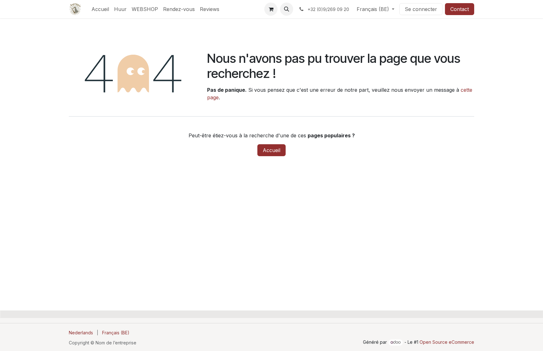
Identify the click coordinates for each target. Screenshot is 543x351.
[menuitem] (100, 9)
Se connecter (421, 9)
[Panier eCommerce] (270, 9)
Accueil (271, 150)
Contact (459, 9)
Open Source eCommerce (447, 342)
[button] (286, 9)
